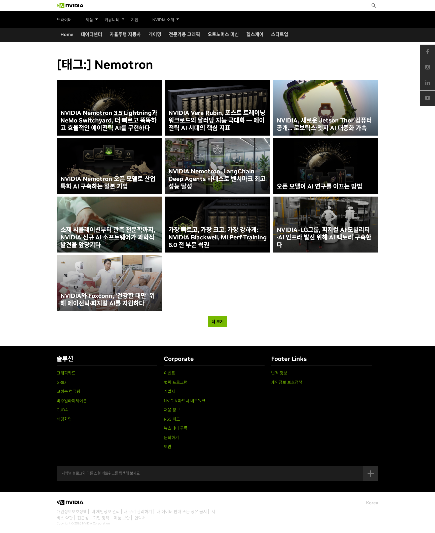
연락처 (140, 517)
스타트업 (279, 34)
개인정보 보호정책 (286, 382)
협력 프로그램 (176, 382)
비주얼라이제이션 (72, 400)
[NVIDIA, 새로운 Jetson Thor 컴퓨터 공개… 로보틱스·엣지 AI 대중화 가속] (325, 108)
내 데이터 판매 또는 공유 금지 (182, 511)
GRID (61, 382)
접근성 (83, 517)
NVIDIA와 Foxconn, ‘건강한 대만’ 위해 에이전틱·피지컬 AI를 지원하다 (107, 299)
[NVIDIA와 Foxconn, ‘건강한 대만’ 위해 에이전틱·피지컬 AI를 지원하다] (109, 283)
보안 (167, 446)
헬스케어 (255, 34)
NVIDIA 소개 (163, 19)
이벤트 (169, 372)
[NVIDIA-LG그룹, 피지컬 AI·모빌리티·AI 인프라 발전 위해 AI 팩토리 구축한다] (325, 225)
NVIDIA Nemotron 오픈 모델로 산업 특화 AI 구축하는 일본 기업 (108, 182)
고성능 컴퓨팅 (68, 391)
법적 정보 (279, 372)
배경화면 (64, 419)
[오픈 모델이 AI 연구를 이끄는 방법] (325, 166)
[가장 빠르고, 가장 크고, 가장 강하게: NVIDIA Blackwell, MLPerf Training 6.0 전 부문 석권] (217, 225)
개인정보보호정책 (72, 511)
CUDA (62, 409)
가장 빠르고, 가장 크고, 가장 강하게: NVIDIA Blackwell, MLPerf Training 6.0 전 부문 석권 (217, 237)
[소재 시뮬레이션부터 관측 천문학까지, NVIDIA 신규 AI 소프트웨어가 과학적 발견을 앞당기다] (109, 225)
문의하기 (171, 437)
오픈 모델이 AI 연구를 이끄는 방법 (319, 186)
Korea (372, 503)
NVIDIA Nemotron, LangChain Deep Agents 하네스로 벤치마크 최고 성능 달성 (217, 179)
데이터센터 (91, 34)
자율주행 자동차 (125, 34)
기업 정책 (101, 517)
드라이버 (64, 19)
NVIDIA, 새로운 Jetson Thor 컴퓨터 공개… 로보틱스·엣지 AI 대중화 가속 (324, 124)
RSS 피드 (172, 419)
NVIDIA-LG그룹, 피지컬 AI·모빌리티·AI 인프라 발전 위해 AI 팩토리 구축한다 (324, 237)
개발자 (169, 391)
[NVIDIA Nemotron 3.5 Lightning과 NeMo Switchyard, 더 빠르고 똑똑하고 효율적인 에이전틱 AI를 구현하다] (109, 108)
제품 (89, 19)
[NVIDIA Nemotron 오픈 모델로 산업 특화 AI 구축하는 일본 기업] (109, 166)
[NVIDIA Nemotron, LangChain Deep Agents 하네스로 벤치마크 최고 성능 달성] (217, 166)
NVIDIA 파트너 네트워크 (184, 400)
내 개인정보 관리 (105, 511)
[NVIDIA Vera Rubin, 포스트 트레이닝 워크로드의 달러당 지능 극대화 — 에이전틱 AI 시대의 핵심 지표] (217, 108)
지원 (134, 19)
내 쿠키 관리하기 (138, 511)
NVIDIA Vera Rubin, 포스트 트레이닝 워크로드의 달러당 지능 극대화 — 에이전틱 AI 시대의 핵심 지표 (216, 120)
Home (66, 34)
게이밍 (155, 34)
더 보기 (217, 321)
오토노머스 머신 (223, 34)
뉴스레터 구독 (176, 428)
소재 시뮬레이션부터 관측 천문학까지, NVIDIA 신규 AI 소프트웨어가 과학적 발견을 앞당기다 (107, 237)
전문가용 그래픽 (184, 34)
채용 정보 (172, 409)
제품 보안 (122, 517)
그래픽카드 (66, 372)
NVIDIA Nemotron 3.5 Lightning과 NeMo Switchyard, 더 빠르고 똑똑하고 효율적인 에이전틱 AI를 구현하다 (108, 120)
